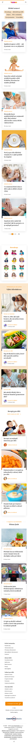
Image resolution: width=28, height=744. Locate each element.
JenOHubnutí (13, 739)
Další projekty (14, 712)
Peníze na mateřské (9, 314)
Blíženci (14, 270)
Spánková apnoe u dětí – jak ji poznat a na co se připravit (14, 45)
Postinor (7, 654)
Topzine (15, 734)
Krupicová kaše (9, 679)
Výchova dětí (7, 389)
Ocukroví (19, 737)
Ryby (6, 263)
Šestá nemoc (8, 664)
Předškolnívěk (8, 734)
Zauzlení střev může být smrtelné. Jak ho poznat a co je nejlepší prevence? (14, 223)
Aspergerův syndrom (10, 695)
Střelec (14, 263)
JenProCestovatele (16, 735)
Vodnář (21, 278)
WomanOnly (6, 732)
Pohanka (7, 681)
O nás (14, 708)
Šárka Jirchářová (12, 478)
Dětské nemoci (8, 41)
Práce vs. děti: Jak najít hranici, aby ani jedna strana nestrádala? (14, 319)
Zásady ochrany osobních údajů (14, 710)
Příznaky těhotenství (10, 650)
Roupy (6, 666)
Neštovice (7, 662)
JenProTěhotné (19, 732)
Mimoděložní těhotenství (11, 652)
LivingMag (14, 737)
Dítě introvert (8, 691)
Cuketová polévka (9, 683)
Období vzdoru (9, 689)
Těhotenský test (9, 648)
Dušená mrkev (8, 674)
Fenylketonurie (9, 660)
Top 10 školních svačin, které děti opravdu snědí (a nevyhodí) (14, 356)
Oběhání (12, 732)
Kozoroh (6, 278)
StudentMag (7, 735)
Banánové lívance (9, 676)
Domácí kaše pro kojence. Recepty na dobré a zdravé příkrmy (13, 506)
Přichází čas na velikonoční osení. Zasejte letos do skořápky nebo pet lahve (13, 554)
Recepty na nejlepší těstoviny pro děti (11, 440)
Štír (21, 255)
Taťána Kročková (12, 445)
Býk (21, 270)
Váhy (6, 255)
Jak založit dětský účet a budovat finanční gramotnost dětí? (14, 395)
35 (19, 234)
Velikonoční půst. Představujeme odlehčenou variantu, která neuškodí (13, 589)
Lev (21, 263)
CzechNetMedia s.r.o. (16, 726)
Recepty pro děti (8, 351)
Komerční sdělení (12, 325)
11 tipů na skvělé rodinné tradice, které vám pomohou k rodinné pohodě (14, 624)
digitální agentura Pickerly (9, 730)
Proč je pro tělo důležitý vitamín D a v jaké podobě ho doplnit (13, 155)
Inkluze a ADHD (9, 693)
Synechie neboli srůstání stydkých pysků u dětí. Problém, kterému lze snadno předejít (13, 79)
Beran (14, 255)
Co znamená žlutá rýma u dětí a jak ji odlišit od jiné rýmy (13, 189)
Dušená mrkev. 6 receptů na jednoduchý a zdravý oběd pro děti (13, 472)
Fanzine (19, 734)
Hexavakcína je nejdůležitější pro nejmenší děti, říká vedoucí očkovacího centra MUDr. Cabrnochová (14, 118)
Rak (6, 270)
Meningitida (8, 669)
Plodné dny (8, 645)
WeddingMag (7, 737)
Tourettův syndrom (10, 697)
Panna (14, 278)
